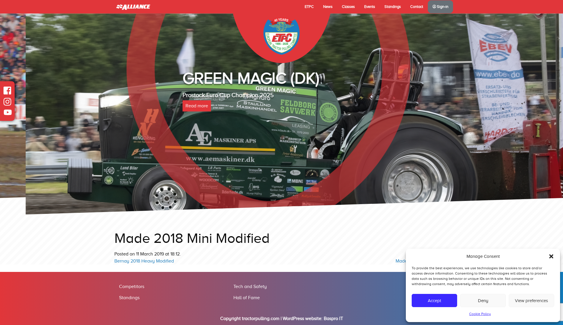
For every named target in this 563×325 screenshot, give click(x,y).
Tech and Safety (250, 286)
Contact (416, 7)
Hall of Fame (246, 297)
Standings (392, 7)
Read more (171, 106)
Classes (348, 7)
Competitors (131, 286)
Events (369, 7)
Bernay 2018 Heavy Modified (144, 261)
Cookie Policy (480, 314)
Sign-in (442, 7)
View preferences (531, 300)
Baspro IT (333, 318)
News (328, 7)
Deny (483, 300)
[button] (551, 256)
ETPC (309, 7)
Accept (434, 300)
